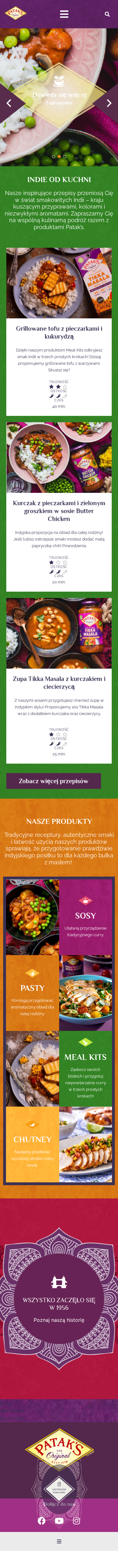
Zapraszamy (59, 102)
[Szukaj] (107, 14)
